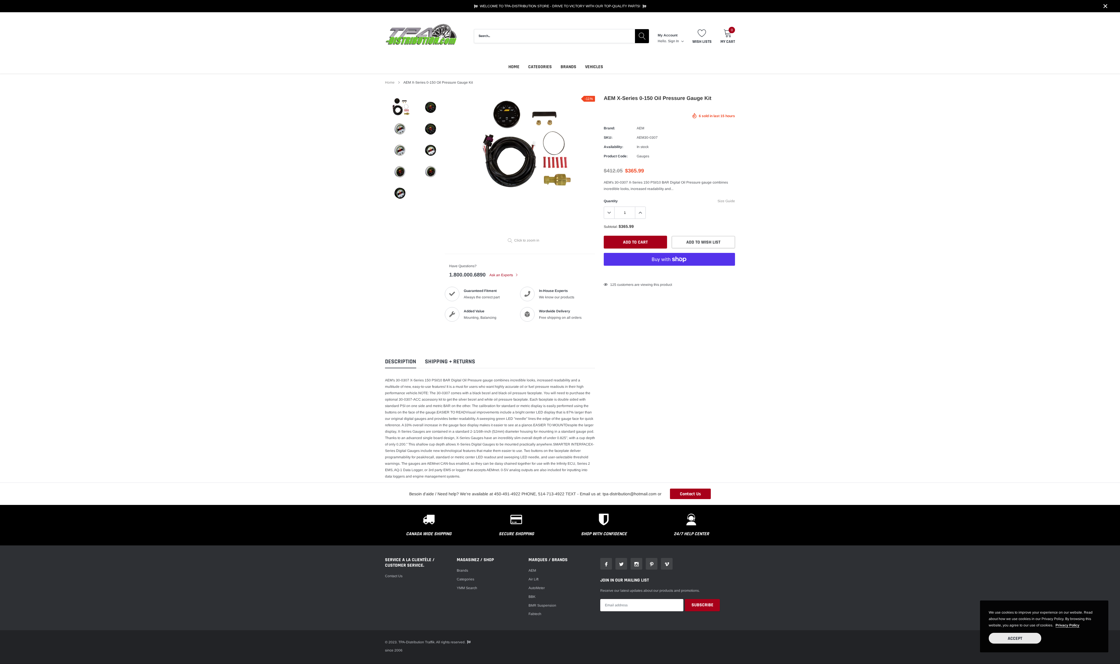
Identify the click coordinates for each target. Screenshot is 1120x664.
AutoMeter (536, 588)
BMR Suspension (542, 605)
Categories (540, 67)
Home (513, 67)
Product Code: (616, 156)
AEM (640, 128)
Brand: (609, 128)
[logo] (421, 36)
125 (613, 285)
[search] (642, 36)
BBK (532, 597)
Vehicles (594, 67)
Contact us (393, 576)
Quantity (611, 201)
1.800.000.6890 (467, 275)
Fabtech (534, 614)
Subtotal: (611, 227)
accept (1015, 638)
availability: (613, 147)
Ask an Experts (501, 275)
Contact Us (690, 494)
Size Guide (726, 201)
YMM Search (467, 588)
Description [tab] (400, 361)
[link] (400, 106)
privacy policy (1067, 625)
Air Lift (533, 579)
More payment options (669, 273)
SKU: (608, 137)
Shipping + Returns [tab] (450, 361)
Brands (568, 67)
